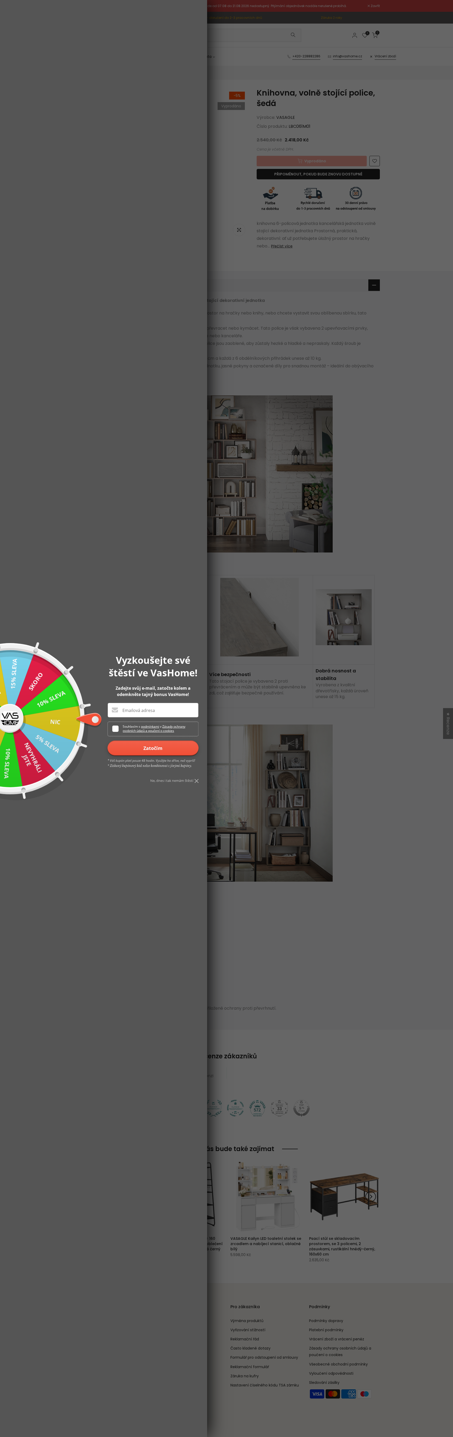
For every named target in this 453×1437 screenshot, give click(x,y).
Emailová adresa (138, 710)
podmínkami (150, 726)
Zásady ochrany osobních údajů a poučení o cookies (154, 728)
